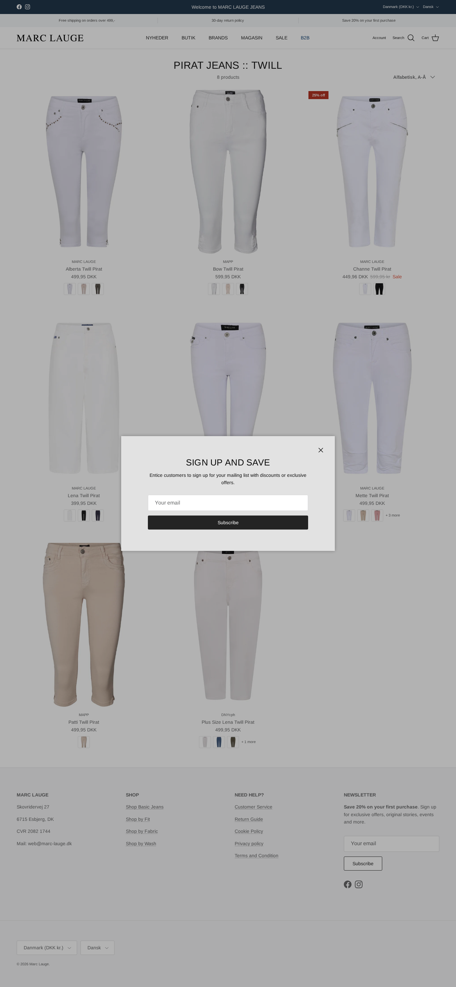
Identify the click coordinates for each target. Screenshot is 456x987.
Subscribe (228, 522)
